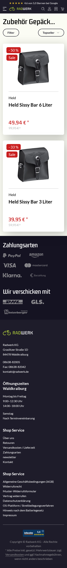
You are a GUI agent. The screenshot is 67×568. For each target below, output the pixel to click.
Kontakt (8, 462)
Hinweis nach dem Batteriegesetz (23, 510)
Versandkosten (14, 554)
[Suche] (43, 9)
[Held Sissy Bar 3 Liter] (33, 186)
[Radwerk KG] (20, 9)
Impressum (10, 515)
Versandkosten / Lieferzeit (19, 447)
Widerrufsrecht (12, 486)
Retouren (8, 442)
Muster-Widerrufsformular (19, 491)
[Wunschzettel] (56, 9)
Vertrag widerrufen (14, 496)
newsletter (9, 457)
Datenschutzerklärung (16, 500)
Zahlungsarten (12, 452)
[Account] (49, 9)
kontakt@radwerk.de (16, 371)
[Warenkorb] (62, 9)
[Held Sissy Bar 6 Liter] (33, 89)
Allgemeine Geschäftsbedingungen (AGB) (28, 481)
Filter (11, 32)
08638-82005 (11, 362)
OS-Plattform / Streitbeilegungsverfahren (28, 505)
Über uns (8, 438)
